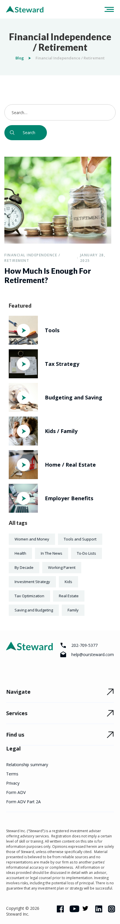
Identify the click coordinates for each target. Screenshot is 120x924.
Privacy (13, 783)
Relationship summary (27, 764)
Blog (19, 58)
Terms (12, 774)
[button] (107, 9)
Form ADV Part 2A (23, 801)
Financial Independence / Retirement (32, 258)
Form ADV (16, 792)
